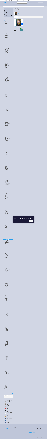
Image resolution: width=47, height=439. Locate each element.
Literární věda (6, 40)
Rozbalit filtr (7, 396)
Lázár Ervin (6, 215)
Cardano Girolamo (6, 82)
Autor (4, 20)
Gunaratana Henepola (7, 149)
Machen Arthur (6, 228)
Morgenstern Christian (7, 31)
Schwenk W (6, 314)
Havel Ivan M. (6, 156)
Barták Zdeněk (6, 50)
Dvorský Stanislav (6, 113)
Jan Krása (6, 179)
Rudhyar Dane (6, 304)
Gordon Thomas (6, 143)
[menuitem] (4, 5)
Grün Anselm (6, 147)
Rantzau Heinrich (6, 297)
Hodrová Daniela (6, 166)
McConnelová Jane (7, 239)
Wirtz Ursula (6, 377)
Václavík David (6, 354)
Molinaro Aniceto (6, 251)
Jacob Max (6, 177)
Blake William (6, 66)
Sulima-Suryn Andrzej (7, 327)
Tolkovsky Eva (6, 346)
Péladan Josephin (6, 284)
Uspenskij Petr (6, 353)
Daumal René (6, 97)
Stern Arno (6, 325)
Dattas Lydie (6, 96)
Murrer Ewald (6, 256)
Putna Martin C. (6, 296)
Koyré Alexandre (6, 200)
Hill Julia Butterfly (6, 162)
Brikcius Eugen (6, 74)
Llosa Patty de (6, 221)
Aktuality (28, 0)
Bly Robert (6, 67)
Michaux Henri (6, 245)
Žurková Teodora (6, 383)
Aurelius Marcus (6, 46)
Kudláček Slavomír (7, 207)
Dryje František (6, 107)
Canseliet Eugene (6, 81)
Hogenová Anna (6, 167)
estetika (6, 25)
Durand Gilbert (6, 111)
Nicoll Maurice (6, 267)
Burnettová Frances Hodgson (8, 80)
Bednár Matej (6, 53)
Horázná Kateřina (6, 170)
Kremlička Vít (6, 387)
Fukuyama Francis (6, 128)
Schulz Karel (6, 312)
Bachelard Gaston (6, 47)
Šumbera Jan (6, 339)
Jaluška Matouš (6, 178)
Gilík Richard (6, 134)
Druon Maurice (6, 106)
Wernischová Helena (7, 373)
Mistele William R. (6, 250)
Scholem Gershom (7, 311)
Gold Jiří (5, 139)
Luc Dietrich (6, 223)
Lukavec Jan (6, 225)
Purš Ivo (5, 294)
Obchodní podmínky (23, 431)
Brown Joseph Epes (7, 75)
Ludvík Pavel (6, 224)
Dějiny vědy (6, 24)
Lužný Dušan (6, 227)
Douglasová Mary (6, 104)
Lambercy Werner (6, 212)
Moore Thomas (6, 252)
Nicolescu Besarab (7, 266)
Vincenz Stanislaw (6, 359)
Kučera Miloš (6, 206)
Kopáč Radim (6, 196)
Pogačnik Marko (6, 289)
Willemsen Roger (6, 376)
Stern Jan (6, 326)
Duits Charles (6, 109)
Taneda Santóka (6, 341)
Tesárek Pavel (6, 343)
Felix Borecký (6, 119)
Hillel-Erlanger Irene (7, 163)
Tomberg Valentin (6, 348)
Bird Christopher (6, 63)
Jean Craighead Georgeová (7, 183)
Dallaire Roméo (6, 95)
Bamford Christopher (7, 48)
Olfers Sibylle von (6, 273)
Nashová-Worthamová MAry (7, 259)
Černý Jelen (6, 92)
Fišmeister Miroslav (7, 121)
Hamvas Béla (6, 153)
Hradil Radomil (6, 172)
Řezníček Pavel (6, 23)
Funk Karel (6, 129)
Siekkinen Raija (6, 316)
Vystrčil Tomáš (6, 368)
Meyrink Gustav (6, 244)
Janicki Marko (6, 181)
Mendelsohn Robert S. (7, 240)
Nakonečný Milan (6, 257)
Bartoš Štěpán (6, 51)
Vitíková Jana (6, 362)
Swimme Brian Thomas (7, 331)
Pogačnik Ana (6, 288)
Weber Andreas (6, 369)
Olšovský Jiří (6, 274)
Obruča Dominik (6, 272)
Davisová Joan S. (6, 98)
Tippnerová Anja (6, 345)
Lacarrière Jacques (7, 211)
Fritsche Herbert (6, 124)
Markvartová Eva (6, 235)
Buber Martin (6, 76)
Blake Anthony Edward (7, 65)
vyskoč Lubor (6, 367)
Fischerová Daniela (7, 120)
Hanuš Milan (6, 154)
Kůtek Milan (6, 209)
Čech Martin (6, 90)
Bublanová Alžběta (7, 77)
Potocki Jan (6, 384)
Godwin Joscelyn (6, 137)
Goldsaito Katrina (6, 140)
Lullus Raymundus (6, 226)
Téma (4, 19)
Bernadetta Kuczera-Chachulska (8, 60)
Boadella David (6, 68)
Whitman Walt (6, 375)
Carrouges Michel (6, 83)
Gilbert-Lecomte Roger (7, 133)
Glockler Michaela (6, 136)
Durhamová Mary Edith (7, 112)
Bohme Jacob (6, 69)
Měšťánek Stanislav (7, 242)
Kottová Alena (6, 197)
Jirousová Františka (7, 184)
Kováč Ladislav (6, 199)
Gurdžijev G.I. (6, 150)
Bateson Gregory (6, 52)
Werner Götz (6, 371)
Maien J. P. (6, 229)
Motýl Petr (6, 254)
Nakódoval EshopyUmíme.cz (40, 437)
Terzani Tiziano (6, 342)
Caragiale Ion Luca (6, 386)
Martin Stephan (6, 236)
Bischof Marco (6, 64)
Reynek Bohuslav (6, 298)
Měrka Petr (6, 241)
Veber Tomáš (6, 356)
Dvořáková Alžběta (7, 114)
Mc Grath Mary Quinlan (7, 238)
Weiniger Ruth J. (6, 370)
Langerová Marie (6, 213)
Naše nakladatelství (23, 0)
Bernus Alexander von (7, 61)
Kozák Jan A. (6, 201)
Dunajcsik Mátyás (6, 110)
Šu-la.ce (5, 338)
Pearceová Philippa (7, 282)
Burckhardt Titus (6, 78)
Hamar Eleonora (6, 152)
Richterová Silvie (6, 299)
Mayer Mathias (6, 237)
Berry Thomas (6, 62)
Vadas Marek (6, 355)
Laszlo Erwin (6, 214)
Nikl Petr (6, 268)
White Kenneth (6, 374)
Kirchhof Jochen (6, 193)
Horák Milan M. (6, 169)
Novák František (6, 270)
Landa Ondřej (6, 38)
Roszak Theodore (7, 302)
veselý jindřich (6, 358)
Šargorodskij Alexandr (7, 332)
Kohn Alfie (6, 194)
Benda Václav (6, 55)
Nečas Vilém (6, 260)
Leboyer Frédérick (7, 216)
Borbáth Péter (6, 70)
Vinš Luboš (6, 360)
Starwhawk (6, 323)
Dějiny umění (6, 22)
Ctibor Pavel (6, 89)
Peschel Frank (6, 285)
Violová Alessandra (7, 361)
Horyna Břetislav (6, 171)
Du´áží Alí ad (6, 108)
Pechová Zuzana (6, 283)
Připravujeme (18, 0)
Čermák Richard (6, 91)
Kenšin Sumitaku (6, 192)
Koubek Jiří (6, 198)
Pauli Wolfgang (6, 279)
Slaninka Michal (6, 318)
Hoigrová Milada (6, 168)
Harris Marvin (6, 155)
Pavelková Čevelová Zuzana (8, 280)
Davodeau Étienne (7, 99)
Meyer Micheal (6, 243)
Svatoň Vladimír (6, 329)
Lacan (5, 210)
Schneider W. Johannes (7, 310)
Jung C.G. (6, 187)
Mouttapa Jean (6, 255)
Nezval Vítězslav (6, 265)
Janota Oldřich (6, 182)
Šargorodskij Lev (6, 333)
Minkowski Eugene (7, 253)
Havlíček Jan (6, 157)
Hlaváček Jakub (6, 165)
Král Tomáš (6, 39)
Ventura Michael (6, 357)
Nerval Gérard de (6, 36)
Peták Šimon (6, 286)
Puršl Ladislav (6, 295)
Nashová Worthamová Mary (7, 258)
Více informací (15, 219)
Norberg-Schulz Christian (7, 269)
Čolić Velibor (6, 93)
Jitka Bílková (6, 185)
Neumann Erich (6, 37)
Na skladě (6, 395)
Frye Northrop (6, 126)
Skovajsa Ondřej (6, 317)
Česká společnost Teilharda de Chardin (32, 429)
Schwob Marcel (6, 315)
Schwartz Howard (6, 313)
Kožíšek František (6, 202)
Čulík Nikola (6, 94)
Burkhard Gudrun (6, 79)
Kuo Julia (6, 208)
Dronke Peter (6, 105)
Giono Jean (6, 135)
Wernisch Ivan (6, 372)
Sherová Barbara (6, 309)
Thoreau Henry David (7, 344)
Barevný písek (5, 388)
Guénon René (6, 148)
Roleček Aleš (6, 301)
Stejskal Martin (6, 324)
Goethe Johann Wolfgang (7, 138)
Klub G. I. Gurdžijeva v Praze (32, 431)
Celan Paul (6, 84)
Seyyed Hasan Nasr (7, 33)
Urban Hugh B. (6, 352)
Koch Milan (6, 195)
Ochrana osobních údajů (23, 432)
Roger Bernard (6, 300)
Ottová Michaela (6, 275)
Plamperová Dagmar (7, 287)
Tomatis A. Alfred (6, 347)
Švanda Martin (6, 340)
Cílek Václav (6, 85)
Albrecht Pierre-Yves (7, 41)
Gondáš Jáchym (6, 141)
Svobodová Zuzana (7, 330)
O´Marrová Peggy (7, 271)
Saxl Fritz (6, 21)
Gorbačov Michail (6, 142)
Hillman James (6, 164)
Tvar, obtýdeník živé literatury (32, 432)
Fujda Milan (6, 127)
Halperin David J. (6, 151)
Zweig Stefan (6, 382)
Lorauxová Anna (6, 222)
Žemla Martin (6, 385)
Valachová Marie (6, 34)
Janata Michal (6, 180)
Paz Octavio (6, 32)
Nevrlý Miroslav (6, 35)
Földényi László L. (6, 122)
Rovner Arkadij (6, 303)
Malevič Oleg (6, 230)
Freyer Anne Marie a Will (7, 123)
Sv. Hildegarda (6, 328)
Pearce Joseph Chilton (7, 281)
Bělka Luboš (6, 54)
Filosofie (6, 26)
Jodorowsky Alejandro (7, 186)
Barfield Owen (6, 49)
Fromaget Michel (6, 125)
